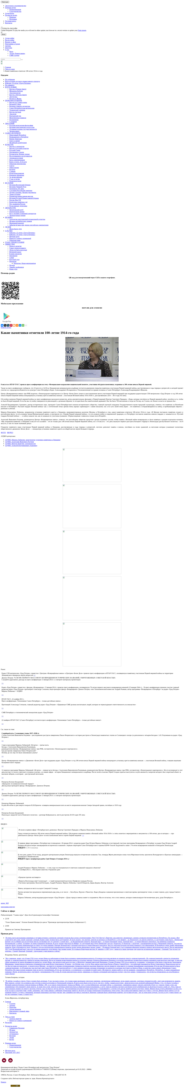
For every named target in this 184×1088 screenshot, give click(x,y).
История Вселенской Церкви (19, 185)
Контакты (8, 23)
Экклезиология (14, 93)
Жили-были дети (15, 229)
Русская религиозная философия (21, 125)
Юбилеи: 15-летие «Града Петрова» (22, 233)
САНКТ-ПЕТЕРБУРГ (13, 133)
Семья (11, 258)
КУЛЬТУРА (9, 144)
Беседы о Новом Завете (17, 89)
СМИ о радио (14, 55)
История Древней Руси (17, 187)
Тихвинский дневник (17, 110)
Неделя (12, 265)
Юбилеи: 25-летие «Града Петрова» (18, 83)
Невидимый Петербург (17, 135)
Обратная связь (14, 240)
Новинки (12, 17)
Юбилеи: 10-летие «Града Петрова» (22, 235)
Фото (11, 51)
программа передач (8, 907)
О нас (7, 50)
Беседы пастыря (15, 112)
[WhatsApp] (23, 325)
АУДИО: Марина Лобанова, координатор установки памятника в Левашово (32, 440)
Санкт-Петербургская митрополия (21, 108)
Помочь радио (6, 327)
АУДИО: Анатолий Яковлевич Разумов (19, 442)
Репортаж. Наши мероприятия (25, 263)
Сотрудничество (15, 11)
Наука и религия (15, 246)
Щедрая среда (14, 236)
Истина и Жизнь (15, 99)
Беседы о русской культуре (19, 148)
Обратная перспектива (17, 164)
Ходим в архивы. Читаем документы (22, 192)
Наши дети (13, 269)
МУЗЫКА (9, 217)
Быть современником (17, 160)
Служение (13, 121)
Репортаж (12, 261)
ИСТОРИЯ (9, 183)
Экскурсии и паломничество (15, 6)
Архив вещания (15, 1009)
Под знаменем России (17, 204)
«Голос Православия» (17, 53)
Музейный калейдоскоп (18, 143)
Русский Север (14, 150)
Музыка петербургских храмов (20, 221)
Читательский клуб (16, 210)
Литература (13, 1032)
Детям (11, 1038)
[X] (5, 325)
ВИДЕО (10, 432)
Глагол (11, 166)
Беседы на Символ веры (18, 102)
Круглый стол (14, 259)
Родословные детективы (18, 206)
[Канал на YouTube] (10, 1060)
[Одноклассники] (17, 325)
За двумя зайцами (15, 177)
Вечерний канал (15, 252)
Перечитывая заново (16, 212)
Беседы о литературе (16, 146)
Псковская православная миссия (21, 196)
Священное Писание (16, 1028)
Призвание (13, 256)
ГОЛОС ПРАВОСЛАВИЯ (14, 242)
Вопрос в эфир (10, 42)
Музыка (12, 1030)
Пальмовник (14, 120)
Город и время (14, 141)
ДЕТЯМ (8, 227)
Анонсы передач (15, 1019)
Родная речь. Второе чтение (19, 154)
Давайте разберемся (16, 267)
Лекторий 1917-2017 (12, 1052)
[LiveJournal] (8, 325)
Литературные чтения (17, 215)
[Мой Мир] (20, 325)
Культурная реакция (16, 173)
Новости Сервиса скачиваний (20, 238)
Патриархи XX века (16, 189)
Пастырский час (15, 116)
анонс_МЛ (5, 903)
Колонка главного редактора (19, 106)
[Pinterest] (11, 325)
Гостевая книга (10, 21)
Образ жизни (14, 167)
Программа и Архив (12, 44)
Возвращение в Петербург (18, 137)
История (12, 1036)
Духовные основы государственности (23, 129)
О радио (12, 1003)
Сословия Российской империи (20, 190)
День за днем (10, 69)
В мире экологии (15, 254)
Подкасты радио (11, 15)
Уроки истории (14, 194)
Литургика (13, 97)
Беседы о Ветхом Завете (18, 95)
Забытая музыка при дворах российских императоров (28, 225)
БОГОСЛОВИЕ (11, 87)
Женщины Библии (16, 91)
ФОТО (3, 432)
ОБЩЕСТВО (10, 244)
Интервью (13, 19)
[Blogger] (14, 325)
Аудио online (9, 38)
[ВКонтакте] (2, 325)
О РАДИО (9, 231)
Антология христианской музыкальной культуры (27, 219)
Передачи (8, 48)
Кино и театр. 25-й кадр (18, 162)
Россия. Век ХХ (15, 200)
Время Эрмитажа (15, 139)
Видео (11, 1039)
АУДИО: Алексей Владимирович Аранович (21, 445)
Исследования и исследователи (20, 156)
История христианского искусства (21, 127)
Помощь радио (10, 8)
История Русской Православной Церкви (24, 198)
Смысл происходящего (17, 248)
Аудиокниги (13, 1034)
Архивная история (16, 158)
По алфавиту (9, 85)
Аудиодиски (9, 13)
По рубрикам (10, 79)
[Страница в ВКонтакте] (4, 1060)
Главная (8, 67)
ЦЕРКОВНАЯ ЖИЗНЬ (13, 100)
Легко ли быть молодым (18, 250)
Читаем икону (14, 131)
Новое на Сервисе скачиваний (20, 1020)
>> (83, 835)
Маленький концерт (16, 223)
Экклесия (12, 114)
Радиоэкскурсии (15, 181)
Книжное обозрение (16, 175)
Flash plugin (82, 30)
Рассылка (8, 1022)
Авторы (8, 46)
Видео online (9, 40)
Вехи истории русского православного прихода (22, 81)
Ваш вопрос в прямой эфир (19, 1011)
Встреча (12, 169)
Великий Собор (15, 104)
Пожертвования (15, 9)
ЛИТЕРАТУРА (10, 208)
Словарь (12, 171)
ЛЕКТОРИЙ (9, 123)
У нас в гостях (14, 179)
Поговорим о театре (16, 152)
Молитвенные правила (17, 118)
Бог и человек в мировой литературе (22, 213)
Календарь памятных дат (18, 202)
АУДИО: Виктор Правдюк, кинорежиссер (20, 444)
